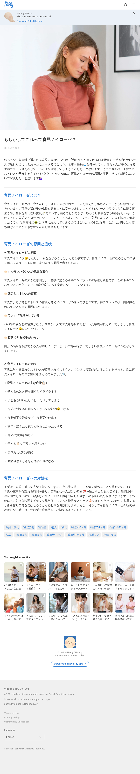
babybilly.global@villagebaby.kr (21, 704)
